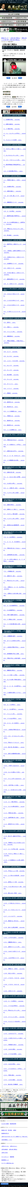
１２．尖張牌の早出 (12, 186)
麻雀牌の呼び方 (5, 1133)
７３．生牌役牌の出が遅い (14, 554)
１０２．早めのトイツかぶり (13, 742)
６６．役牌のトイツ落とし (14, 509)
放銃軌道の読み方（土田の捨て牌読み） (14, 398)
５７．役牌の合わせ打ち (13, 451)
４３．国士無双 (11, 374)
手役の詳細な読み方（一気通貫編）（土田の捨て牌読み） (14, 566)
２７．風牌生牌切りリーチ (14, 279)
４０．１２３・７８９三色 (14, 361)
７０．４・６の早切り (13, 537)
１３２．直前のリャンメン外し (14, 946)
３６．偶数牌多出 (11, 336)
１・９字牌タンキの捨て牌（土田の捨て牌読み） (14, 933)
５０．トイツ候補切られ (12, 411)
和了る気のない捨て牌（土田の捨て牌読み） (14, 898)
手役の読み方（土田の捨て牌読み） (13, 347)
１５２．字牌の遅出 (12, 1075)
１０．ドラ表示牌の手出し (13, 171)
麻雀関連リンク (5, 1160)
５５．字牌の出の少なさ (13, 440)
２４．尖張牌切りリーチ (13, 263)
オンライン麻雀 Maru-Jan (7, 1163)
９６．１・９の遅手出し (13, 709)
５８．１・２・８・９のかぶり (14, 455)
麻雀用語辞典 (13, 1123)
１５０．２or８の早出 (12, 1064)
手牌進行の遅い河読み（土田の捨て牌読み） (14, 435)
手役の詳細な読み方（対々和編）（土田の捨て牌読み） (14, 797)
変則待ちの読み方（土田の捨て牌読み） (14, 318)
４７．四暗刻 (10, 393)
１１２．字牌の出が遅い (13, 813)
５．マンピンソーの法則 (12, 140)
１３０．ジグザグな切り (13, 937)
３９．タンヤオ (11, 356)
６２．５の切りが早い (13, 483)
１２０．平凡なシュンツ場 (14, 871)
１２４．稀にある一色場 (12, 893)
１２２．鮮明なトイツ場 (13, 882)
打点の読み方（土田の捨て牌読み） (13, 144)
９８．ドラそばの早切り (12, 718)
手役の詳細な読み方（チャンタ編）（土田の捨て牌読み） (14, 532)
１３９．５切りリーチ (13, 991)
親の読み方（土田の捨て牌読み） (13, 176)
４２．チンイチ (11, 370)
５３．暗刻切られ (11, 425)
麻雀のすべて (5, 38)
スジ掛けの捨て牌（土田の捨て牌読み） (14, 964)
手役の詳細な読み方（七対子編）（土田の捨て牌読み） (14, 700)
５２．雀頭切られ (11, 420)
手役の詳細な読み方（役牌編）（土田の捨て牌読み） (14, 665)
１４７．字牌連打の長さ (13, 1044)
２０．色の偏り (11, 235)
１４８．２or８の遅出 (12, 1049)
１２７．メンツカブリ (13, 916)
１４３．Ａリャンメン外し (14, 1017)
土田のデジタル (5, 1146)
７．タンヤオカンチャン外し (13, 155)
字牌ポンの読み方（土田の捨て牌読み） (14, 207)
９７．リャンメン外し (13, 714)
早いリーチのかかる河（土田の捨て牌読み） (14, 831)
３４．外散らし (11, 327)
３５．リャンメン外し (13, 331)
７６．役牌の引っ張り (13, 576)
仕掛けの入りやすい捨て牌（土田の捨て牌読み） (14, 1059)
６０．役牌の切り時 (12, 472)
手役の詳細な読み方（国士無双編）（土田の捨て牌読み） (14, 761)
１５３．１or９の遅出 (12, 1079)
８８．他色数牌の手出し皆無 (13, 653)
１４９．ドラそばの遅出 (12, 1054)
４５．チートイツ (10, 384)
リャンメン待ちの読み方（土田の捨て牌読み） (14, 289)
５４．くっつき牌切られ (12, 429)
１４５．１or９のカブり (13, 1033)
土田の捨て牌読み (15, 38)
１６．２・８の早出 (12, 211)
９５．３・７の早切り (12, 704)
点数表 (14, 1130)
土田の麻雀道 (4, 1149)
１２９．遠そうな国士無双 (14, 927)
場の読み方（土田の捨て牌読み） (13, 866)
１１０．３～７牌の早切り (14, 802)
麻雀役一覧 (4, 1130)
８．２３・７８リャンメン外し (14, 160)
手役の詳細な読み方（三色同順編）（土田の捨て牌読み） (14, 601)
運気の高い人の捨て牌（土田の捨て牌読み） (14, 996)
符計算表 (10, 1130)
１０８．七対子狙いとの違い (13, 785)
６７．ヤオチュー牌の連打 (14, 514)
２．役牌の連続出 (11, 124)
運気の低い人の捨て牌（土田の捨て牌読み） (14, 1029)
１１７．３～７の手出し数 (14, 849)
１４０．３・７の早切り (13, 1001)
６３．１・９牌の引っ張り (14, 488)
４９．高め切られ (10, 406)
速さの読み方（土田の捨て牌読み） (13, 115)
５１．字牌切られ (11, 416)
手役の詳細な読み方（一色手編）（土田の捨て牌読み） (14, 631)
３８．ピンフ (10, 351)
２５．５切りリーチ (12, 268)
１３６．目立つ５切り (13, 973)
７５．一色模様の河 (12, 571)
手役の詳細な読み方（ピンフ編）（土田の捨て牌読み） (14, 467)
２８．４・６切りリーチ (13, 283)
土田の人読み (4, 1152)
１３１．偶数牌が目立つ (12, 942)
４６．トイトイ (11, 388)
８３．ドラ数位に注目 (13, 619)
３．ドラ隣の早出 (11, 128)
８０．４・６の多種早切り (14, 605)
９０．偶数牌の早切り (13, 670)
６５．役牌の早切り (12, 504)
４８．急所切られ (11, 402)
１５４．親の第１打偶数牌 (13, 1084)
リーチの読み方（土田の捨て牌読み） (14, 240)
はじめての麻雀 (5, 1123)
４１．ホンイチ (11, 365)
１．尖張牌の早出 (11, 119)
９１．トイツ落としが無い (14, 675)
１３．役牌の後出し (12, 191)
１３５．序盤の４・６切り (14, 968)
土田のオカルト (13, 1146)
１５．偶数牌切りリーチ (13, 202)
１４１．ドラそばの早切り (14, 1005)
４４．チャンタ (11, 379)
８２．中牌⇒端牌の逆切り (14, 614)
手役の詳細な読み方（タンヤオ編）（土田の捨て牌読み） (14, 500)
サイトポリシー (5, 1156)
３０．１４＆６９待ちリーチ (13, 300)
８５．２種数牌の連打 (13, 636)
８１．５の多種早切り (13, 610)
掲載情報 (12, 1156)
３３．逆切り (9, 322)
